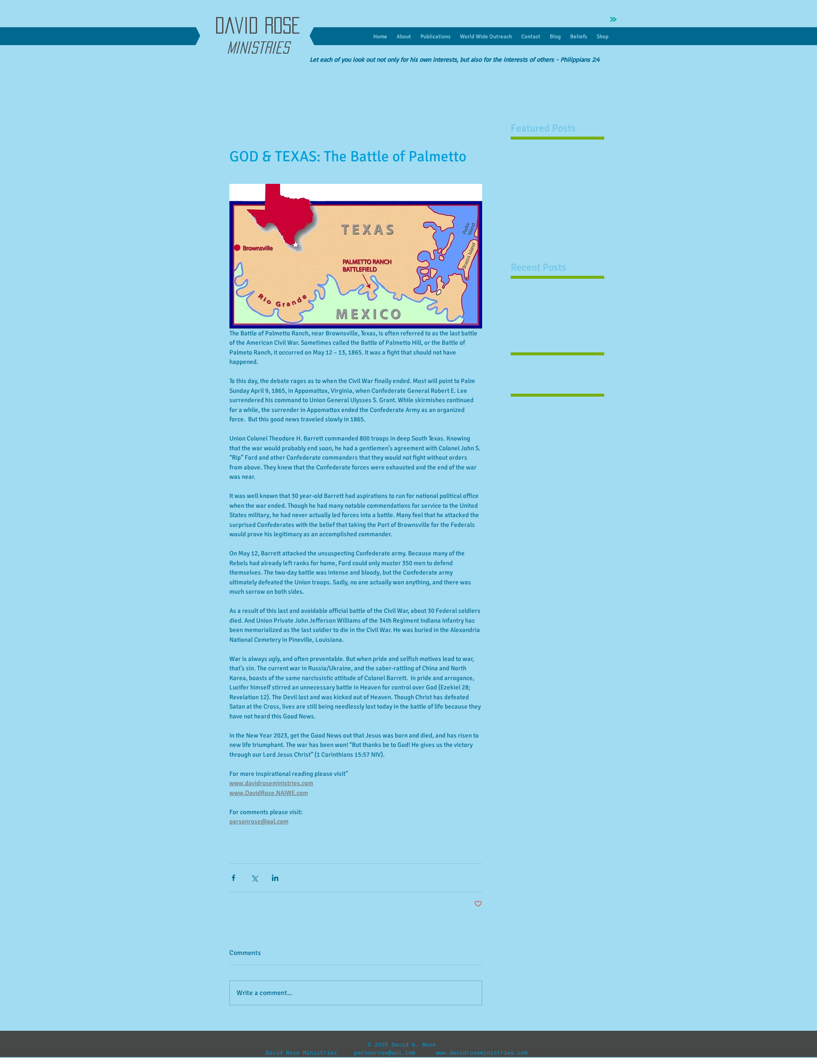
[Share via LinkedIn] (275, 878)
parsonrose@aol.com (384, 1053)
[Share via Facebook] (233, 878)
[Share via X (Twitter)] (254, 878)
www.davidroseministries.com (482, 1053)
